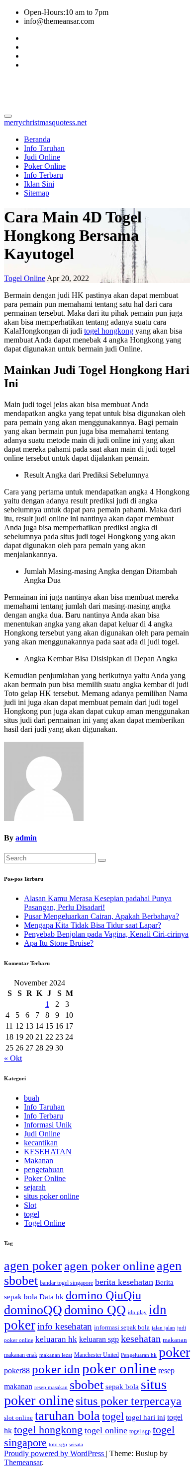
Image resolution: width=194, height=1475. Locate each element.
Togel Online (24, 278)
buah (31, 1098)
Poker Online (45, 166)
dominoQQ (33, 1310)
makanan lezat (55, 1355)
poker (174, 1352)
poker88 (17, 1370)
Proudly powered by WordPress (55, 1453)
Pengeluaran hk (139, 1355)
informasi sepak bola (122, 1327)
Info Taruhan (44, 148)
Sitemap (36, 193)
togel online (106, 1430)
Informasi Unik (48, 1125)
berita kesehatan (124, 1282)
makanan (175, 1339)
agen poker (33, 1266)
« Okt (13, 1058)
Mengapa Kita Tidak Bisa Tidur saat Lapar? (92, 925)
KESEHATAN (48, 1151)
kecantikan (41, 1142)
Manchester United (96, 1354)
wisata (76, 1444)
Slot (30, 1205)
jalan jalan (163, 1328)
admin (26, 838)
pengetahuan (44, 1169)
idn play (137, 1312)
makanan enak (20, 1354)
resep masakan (51, 1387)
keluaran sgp (99, 1339)
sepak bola (122, 1387)
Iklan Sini (39, 184)
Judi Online (42, 157)
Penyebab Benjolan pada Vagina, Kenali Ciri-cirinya (106, 934)
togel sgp (140, 1431)
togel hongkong (108, 331)
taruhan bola (67, 1415)
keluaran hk (56, 1339)
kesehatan (141, 1338)
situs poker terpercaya (129, 1400)
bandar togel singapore (66, 1282)
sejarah (35, 1187)
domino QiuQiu (103, 1295)
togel (31, 1214)
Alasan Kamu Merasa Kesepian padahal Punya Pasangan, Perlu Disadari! (98, 903)
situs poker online (51, 1196)
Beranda (37, 139)
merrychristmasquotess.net (96, 89)
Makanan (38, 1160)
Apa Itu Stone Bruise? (59, 943)
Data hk (51, 1297)
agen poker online (109, 1265)
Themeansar (23, 1462)
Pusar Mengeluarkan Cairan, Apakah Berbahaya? (101, 916)
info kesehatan (64, 1326)
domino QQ (95, 1310)
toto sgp (58, 1444)
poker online (119, 1368)
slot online (18, 1417)
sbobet (86, 1385)
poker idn (56, 1369)
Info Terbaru (43, 175)
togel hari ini (145, 1417)
